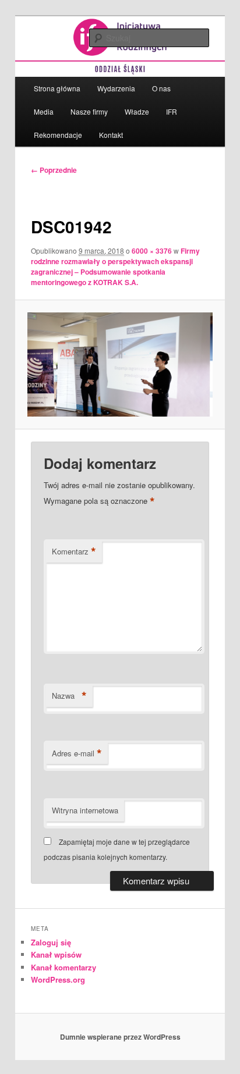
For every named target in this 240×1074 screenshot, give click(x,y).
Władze (137, 111)
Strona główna (57, 88)
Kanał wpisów (56, 954)
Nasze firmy (89, 111)
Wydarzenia (116, 88)
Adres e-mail (77, 753)
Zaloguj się (51, 942)
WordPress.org (58, 979)
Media (44, 111)
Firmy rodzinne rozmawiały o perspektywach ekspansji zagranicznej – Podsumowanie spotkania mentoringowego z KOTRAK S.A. (115, 266)
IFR (171, 111)
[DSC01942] (119, 364)
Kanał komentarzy (63, 967)
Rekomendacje (58, 135)
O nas (161, 88)
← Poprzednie (54, 170)
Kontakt (111, 135)
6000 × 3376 (152, 251)
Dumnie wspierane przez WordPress (120, 1037)
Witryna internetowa (85, 810)
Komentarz (74, 551)
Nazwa (69, 696)
